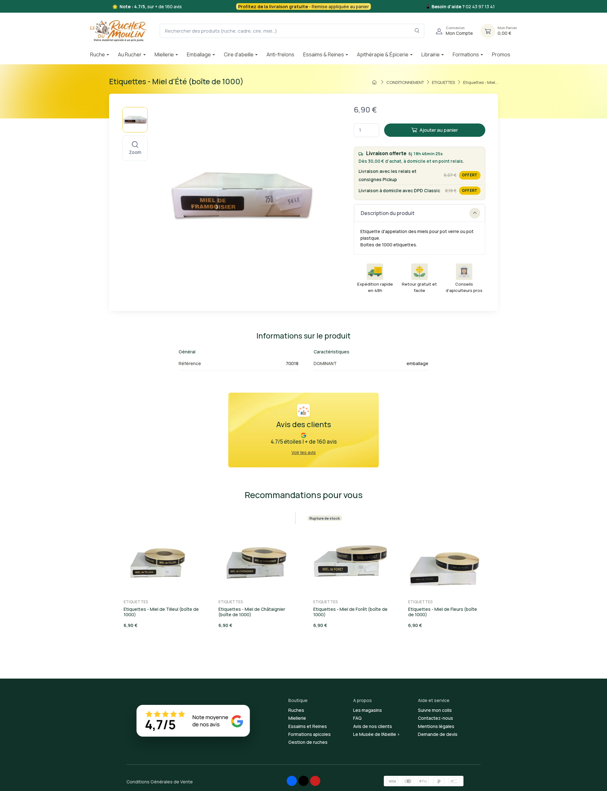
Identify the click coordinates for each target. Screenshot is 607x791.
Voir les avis (303, 452)
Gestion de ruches (308, 742)
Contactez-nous (435, 718)
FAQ (357, 718)
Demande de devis (437, 734)
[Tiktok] (303, 781)
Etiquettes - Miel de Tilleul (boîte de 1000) (161, 611)
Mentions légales (436, 726)
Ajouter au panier (439, 130)
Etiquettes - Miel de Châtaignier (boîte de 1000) (251, 611)
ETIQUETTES (136, 601)
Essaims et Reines (307, 726)
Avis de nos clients (372, 726)
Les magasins (367, 710)
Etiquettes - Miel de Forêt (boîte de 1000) (350, 611)
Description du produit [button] (387, 213)
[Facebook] (292, 781)
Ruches (296, 710)
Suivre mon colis (435, 710)
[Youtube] (315, 781)
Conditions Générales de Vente (159, 782)
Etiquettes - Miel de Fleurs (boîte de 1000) (442, 611)
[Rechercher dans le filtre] (417, 31)
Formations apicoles (309, 734)
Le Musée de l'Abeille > (376, 734)
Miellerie (297, 718)
